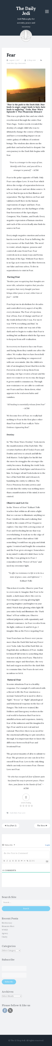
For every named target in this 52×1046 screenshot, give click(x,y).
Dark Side (10, 63)
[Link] (27, 860)
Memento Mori (8, 926)
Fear (19, 813)
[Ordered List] (15, 860)
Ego (16, 63)
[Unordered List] (18, 860)
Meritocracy (7, 923)
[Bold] (4, 860)
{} (30, 861)
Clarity (4, 937)
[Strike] (12, 860)
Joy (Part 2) (11, 826)
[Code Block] (24, 860)
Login (47, 845)
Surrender (22, 63)
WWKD (5, 930)
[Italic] (7, 860)
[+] (33, 861)
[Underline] (9, 860)
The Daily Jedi (26, 11)
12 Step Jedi (31, 60)
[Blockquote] (21, 860)
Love (23, 813)
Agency (5, 933)
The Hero (41, 826)
